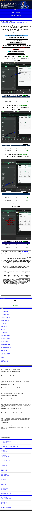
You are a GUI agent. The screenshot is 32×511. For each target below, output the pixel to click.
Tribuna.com (2, 357)
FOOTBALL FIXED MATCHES (5, 314)
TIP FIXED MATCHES (4, 326)
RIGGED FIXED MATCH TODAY (6, 335)
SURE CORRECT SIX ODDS (5, 344)
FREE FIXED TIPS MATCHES (4, 360)
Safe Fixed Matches (3, 479)
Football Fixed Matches (4, 470)
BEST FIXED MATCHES (4, 323)
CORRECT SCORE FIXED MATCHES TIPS (6, 460)
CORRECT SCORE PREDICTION (6, 347)
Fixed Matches (3, 464)
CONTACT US (18, 40)
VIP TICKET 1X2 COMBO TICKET (16, 13)
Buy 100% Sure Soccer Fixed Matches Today (7, 0)
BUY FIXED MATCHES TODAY (4, 361)
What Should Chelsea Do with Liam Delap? (6, 493)
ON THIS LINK (25, 251)
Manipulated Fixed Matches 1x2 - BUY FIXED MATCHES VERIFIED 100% (18, 22)
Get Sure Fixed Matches (4, 474)
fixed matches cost (9, 268)
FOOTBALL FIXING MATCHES (5, 311)
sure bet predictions (3, 484)
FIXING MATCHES (16, 275)
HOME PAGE (16, 9)
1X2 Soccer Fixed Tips (3, 450)
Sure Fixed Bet (3, 485)
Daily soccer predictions (4, 461)
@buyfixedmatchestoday (20, 54)
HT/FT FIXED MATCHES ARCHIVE (5, 503)
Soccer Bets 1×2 (3, 480)
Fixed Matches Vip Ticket (4, 466)
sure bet (2, 483)
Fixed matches (8, 266)
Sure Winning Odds (4, 345)
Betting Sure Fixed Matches (5, 22)
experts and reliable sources (9, 30)
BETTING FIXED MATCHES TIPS (5, 456)
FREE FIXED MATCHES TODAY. (24, 278)
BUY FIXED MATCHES (4, 497)
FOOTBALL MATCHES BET (5, 354)
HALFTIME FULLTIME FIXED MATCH (16, 12)
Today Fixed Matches (3, 489)
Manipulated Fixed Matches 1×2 (7, 21)
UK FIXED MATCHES (4, 332)
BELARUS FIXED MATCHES (5, 317)
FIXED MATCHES (3, 329)
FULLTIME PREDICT (4, 348)
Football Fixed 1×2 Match (4, 469)
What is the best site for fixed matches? (6, 507)
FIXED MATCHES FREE (4, 465)
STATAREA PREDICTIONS (5, 351)
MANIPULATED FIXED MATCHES (6, 320)
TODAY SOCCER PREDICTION (5, 342)
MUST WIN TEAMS (4, 350)
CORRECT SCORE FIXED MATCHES (16, 15)
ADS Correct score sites (4, 442)
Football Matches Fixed (4, 502)
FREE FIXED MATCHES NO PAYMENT (6, 441)
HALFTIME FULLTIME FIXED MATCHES (6, 475)
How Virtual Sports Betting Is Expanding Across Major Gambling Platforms (10, 446)
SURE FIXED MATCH (3, 364)
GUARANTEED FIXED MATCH (5, 338)
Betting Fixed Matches (3, 455)
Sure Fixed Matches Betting (4, 488)
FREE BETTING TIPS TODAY (16, 16)
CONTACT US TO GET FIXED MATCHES (6, 498)
